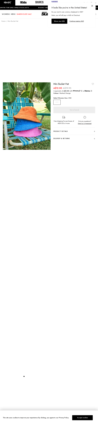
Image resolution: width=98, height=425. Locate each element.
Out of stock (74, 110)
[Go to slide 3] (28, 376)
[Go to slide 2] (26, 376)
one (57, 102)
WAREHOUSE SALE (24, 14)
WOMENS (6, 14)
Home (3, 21)
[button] (7, 3)
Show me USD (59, 21)
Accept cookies (82, 417)
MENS (13, 14)
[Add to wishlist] (92, 84)
